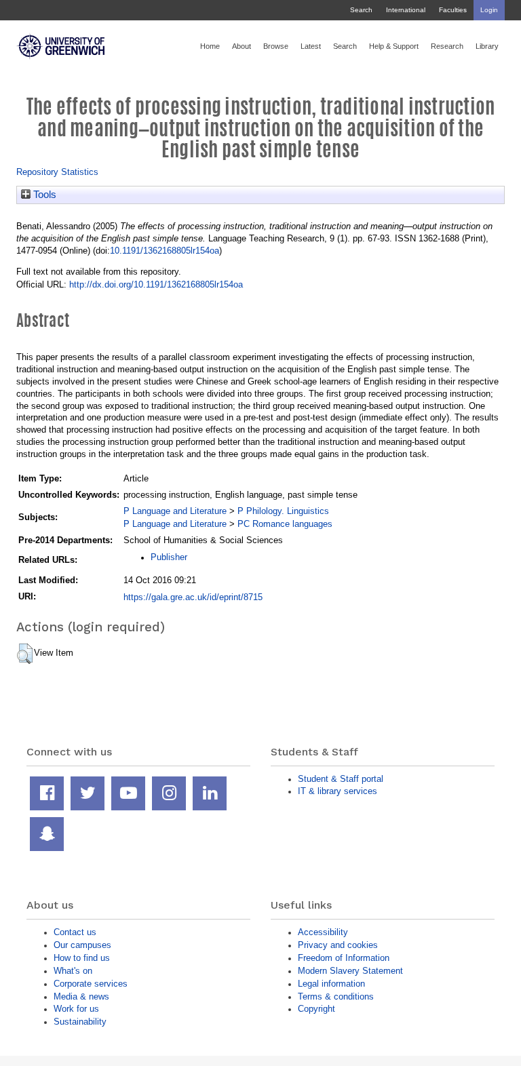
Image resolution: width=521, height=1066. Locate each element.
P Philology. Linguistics (283, 511)
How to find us (82, 958)
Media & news (81, 996)
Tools (43, 194)
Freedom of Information (343, 958)
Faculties (453, 10)
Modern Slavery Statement (350, 971)
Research (447, 46)
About (241, 46)
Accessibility (323, 932)
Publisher (169, 557)
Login (489, 10)
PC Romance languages (284, 524)
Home (210, 46)
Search (361, 10)
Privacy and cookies (338, 945)
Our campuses (82, 945)
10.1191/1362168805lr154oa (164, 250)
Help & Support (394, 46)
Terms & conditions (336, 996)
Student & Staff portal (340, 779)
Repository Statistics (57, 172)
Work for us (76, 1009)
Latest (311, 46)
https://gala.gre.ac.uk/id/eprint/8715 (193, 597)
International (405, 10)
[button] (25, 654)
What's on (73, 971)
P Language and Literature (175, 511)
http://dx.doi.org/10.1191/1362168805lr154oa (156, 284)
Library (487, 46)
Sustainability (80, 1021)
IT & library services (337, 791)
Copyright (316, 1009)
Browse (275, 46)
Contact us (75, 932)
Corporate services (91, 984)
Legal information (331, 984)
